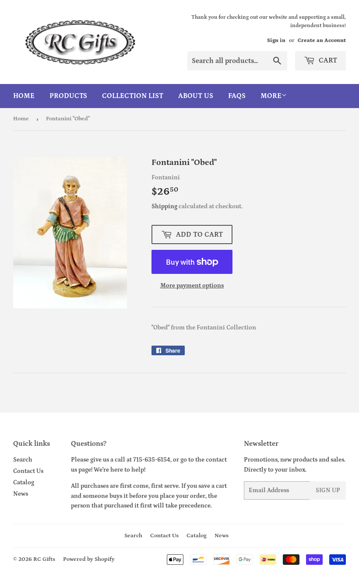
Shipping (164, 206)
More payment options (192, 285)
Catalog (23, 482)
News (20, 493)
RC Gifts (44, 559)
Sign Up (328, 490)
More (271, 96)
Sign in (276, 40)
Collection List (132, 96)
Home (24, 96)
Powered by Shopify (89, 559)
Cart (327, 60)
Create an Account (322, 40)
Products (68, 96)
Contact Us (28, 471)
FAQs (237, 96)
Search (22, 459)
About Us (195, 96)
